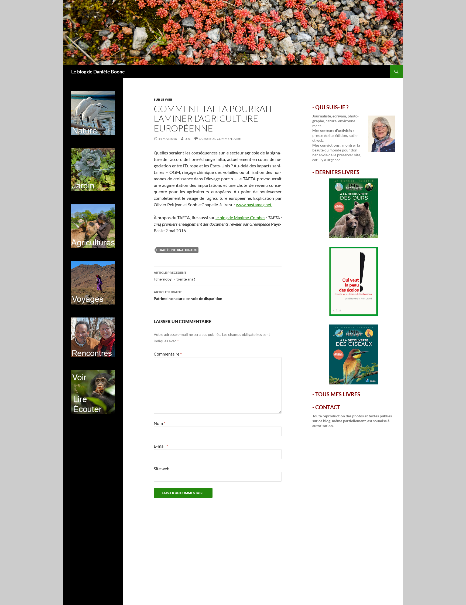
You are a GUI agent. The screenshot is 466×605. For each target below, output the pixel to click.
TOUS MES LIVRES (337, 394)
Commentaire (168, 353)
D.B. (187, 139)
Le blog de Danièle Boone (98, 72)
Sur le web (163, 99)
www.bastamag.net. (254, 204)
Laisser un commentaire (220, 139)
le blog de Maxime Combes (240, 217)
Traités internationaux (177, 250)
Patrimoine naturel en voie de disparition (188, 295)
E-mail (161, 445)
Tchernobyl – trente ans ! (174, 276)
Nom (159, 423)
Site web (161, 468)
